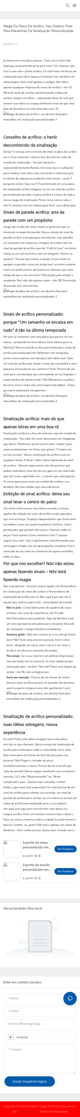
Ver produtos (66, 849)
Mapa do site (27, 1111)
